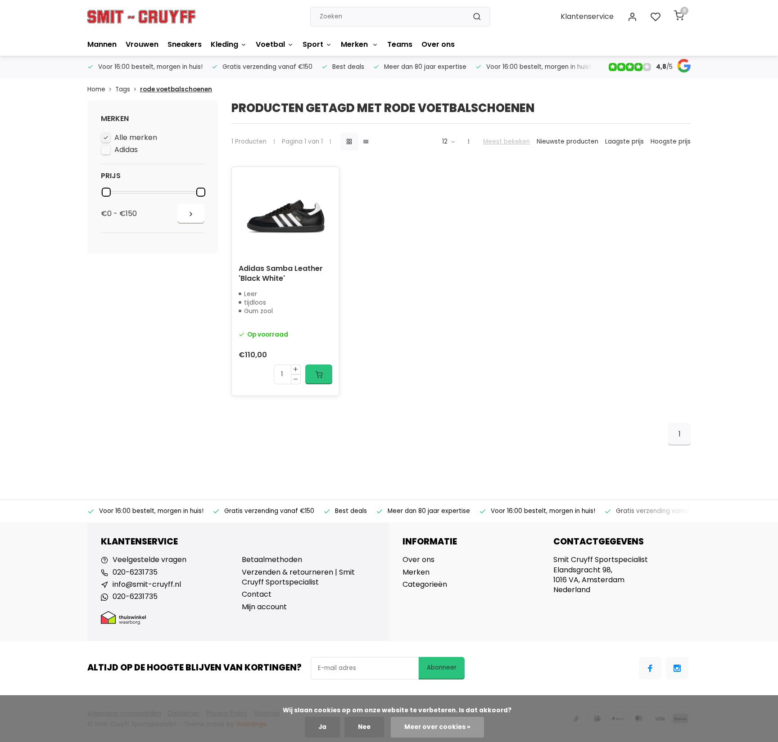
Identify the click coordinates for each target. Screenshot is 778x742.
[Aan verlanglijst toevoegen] (326, 180)
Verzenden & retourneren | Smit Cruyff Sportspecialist (298, 577)
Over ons (438, 44)
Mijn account (264, 607)
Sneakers (184, 44)
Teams (399, 44)
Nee (364, 727)
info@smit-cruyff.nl (147, 584)
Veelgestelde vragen (149, 560)
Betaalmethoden (272, 560)
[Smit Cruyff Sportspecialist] (141, 16)
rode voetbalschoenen (176, 89)
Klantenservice (587, 16)
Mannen (102, 44)
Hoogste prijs (671, 141)
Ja (322, 727)
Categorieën (425, 584)
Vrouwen (142, 44)
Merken (355, 44)
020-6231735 (135, 572)
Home (96, 89)
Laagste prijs (624, 141)
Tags (122, 89)
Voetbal (270, 44)
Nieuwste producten (567, 141)
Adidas (126, 150)
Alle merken (135, 138)
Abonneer (442, 667)
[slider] (106, 192)
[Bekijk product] (318, 374)
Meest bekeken (506, 141)
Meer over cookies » (437, 727)
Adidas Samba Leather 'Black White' (281, 273)
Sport (313, 44)
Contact (256, 594)
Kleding (224, 44)
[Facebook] (650, 668)
